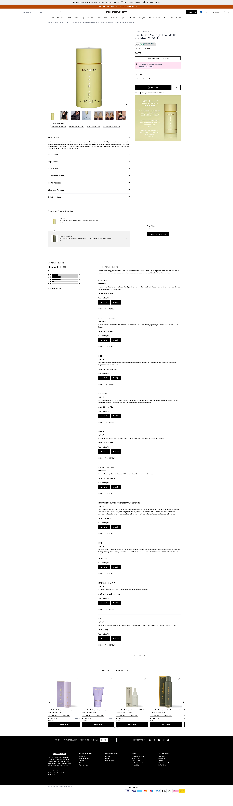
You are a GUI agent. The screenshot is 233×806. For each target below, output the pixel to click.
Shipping (81, 760)
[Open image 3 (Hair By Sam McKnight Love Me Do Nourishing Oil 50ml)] (86, 115)
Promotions (161, 758)
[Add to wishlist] (177, 87)
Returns (81, 763)
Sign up (103, 740)
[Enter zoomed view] (126, 104)
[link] (215, 12)
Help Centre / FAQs (84, 758)
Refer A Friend (162, 765)
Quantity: (138, 74)
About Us (108, 756)
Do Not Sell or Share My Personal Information (58, 773)
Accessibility (135, 765)
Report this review (106, 309)
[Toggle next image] (128, 67)
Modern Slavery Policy (139, 763)
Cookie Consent (53, 771)
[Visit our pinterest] (168, 740)
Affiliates (161, 760)
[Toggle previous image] (49, 67)
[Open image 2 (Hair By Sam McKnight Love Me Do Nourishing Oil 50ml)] (75, 115)
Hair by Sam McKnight (74, 22)
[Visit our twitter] (155, 740)
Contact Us (82, 756)
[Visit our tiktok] (163, 740)
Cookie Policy (136, 760)
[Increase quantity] (149, 78)
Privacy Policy (136, 758)
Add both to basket (158, 234)
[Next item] (183, 702)
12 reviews (146, 49)
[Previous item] (49, 702)
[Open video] (64, 115)
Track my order (83, 765)
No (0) (117, 302)
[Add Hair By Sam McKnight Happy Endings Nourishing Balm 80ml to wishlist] (77, 679)
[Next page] (144, 656)
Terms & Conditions (138, 756)
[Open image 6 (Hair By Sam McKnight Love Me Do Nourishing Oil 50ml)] (121, 115)
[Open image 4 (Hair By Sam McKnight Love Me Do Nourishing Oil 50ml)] (98, 115)
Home (50, 22)
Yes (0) (105, 302)
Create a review (55, 288)
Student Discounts (163, 763)
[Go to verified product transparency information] (145, 44)
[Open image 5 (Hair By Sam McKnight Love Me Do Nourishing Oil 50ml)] (109, 115)
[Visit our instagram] (159, 740)
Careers (107, 758)
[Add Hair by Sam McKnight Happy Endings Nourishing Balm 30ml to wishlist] (111, 679)
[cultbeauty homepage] (116, 12)
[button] (158, 44)
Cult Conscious (109, 760)
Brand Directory (59, 22)
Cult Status (161, 756)
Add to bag (64, 724)
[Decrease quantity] (137, 78)
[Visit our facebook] (150, 740)
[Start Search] (61, 12)
